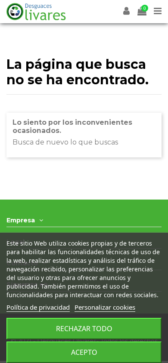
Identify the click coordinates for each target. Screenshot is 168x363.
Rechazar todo (84, 328)
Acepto (84, 352)
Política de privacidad (38, 307)
